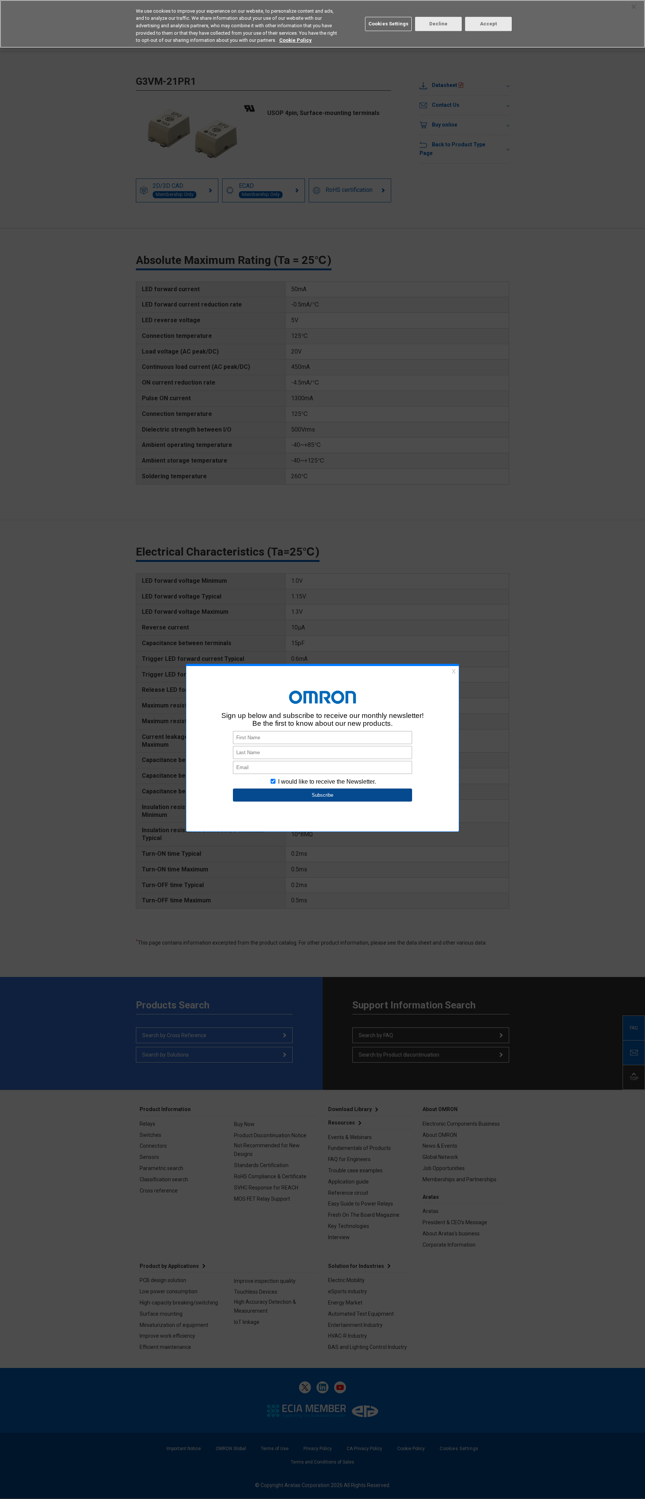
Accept (488, 24)
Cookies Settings (388, 24)
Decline (438, 24)
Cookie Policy (295, 40)
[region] (322, 24)
